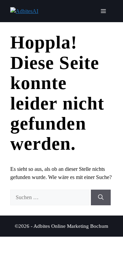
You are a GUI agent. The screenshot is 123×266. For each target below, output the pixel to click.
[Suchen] (101, 197)
